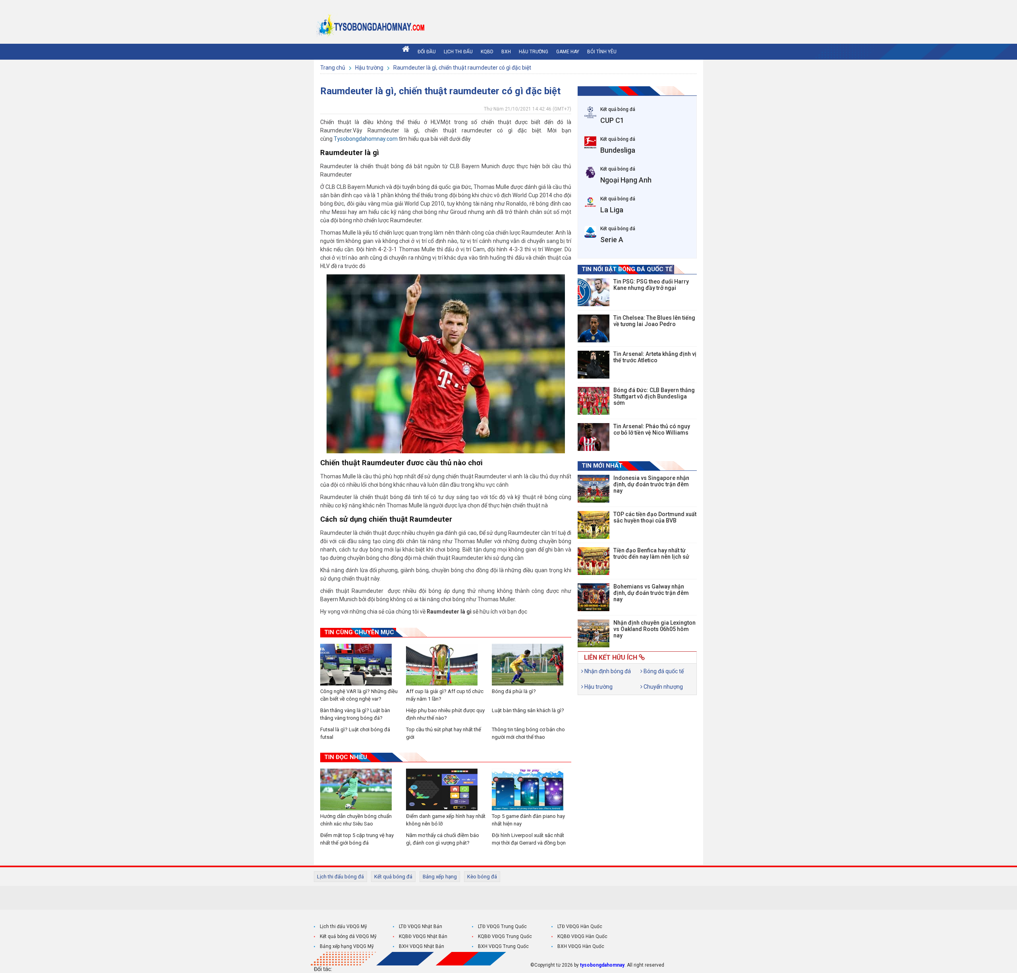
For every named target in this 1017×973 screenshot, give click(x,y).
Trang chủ (333, 67)
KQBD (487, 51)
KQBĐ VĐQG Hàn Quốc (582, 936)
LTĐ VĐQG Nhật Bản (420, 926)
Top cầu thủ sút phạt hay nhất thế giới (443, 733)
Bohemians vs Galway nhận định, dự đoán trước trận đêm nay (651, 592)
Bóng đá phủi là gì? (514, 691)
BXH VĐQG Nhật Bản (421, 946)
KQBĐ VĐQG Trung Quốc (505, 936)
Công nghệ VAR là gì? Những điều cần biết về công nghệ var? (359, 695)
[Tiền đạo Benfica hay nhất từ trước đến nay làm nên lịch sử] (593, 561)
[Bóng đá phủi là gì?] (531, 665)
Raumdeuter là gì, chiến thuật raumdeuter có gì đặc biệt (462, 67)
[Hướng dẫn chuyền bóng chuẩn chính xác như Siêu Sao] (360, 789)
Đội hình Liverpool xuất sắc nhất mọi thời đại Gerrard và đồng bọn (529, 839)
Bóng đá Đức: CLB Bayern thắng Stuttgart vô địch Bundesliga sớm (654, 396)
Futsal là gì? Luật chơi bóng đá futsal (355, 733)
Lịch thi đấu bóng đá (340, 877)
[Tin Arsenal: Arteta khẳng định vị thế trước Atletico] (593, 365)
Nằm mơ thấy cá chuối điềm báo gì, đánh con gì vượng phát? (442, 839)
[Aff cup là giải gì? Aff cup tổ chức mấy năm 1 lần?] (445, 665)
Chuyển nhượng (662, 687)
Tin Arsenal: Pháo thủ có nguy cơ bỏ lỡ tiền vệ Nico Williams (651, 429)
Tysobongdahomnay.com (366, 139)
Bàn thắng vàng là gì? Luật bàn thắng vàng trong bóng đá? (355, 714)
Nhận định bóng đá (607, 671)
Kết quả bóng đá (393, 877)
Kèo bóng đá (482, 877)
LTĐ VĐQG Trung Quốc (502, 926)
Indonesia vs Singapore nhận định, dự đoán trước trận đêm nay (651, 484)
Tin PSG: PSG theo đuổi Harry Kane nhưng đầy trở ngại (651, 284)
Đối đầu (427, 51)
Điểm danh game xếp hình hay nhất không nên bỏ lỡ (445, 820)
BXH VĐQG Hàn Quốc (580, 946)
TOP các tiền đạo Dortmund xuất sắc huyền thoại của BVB (654, 517)
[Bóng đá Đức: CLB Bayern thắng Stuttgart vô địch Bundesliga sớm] (593, 401)
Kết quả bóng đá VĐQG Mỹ (348, 936)
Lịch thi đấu (458, 51)
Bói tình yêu (602, 51)
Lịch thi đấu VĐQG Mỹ (343, 926)
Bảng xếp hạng (440, 877)
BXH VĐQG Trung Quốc (503, 946)
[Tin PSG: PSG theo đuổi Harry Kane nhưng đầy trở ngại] (593, 292)
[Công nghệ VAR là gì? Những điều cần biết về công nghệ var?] (360, 665)
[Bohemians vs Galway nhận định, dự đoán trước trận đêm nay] (593, 597)
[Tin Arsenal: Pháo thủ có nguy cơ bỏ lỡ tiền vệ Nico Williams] (593, 437)
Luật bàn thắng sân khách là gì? (528, 710)
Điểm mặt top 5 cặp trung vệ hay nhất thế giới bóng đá (357, 839)
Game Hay (567, 51)
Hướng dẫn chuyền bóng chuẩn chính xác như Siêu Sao (356, 820)
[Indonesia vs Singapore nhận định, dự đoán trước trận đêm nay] (593, 489)
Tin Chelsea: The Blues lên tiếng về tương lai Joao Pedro (654, 321)
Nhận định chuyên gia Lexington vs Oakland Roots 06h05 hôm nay (654, 629)
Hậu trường (533, 51)
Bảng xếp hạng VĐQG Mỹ (347, 946)
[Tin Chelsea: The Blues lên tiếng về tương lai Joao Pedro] (593, 328)
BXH (506, 51)
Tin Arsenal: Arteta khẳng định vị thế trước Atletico (654, 357)
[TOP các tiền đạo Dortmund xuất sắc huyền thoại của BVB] (593, 525)
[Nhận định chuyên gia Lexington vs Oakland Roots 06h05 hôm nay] (593, 633)
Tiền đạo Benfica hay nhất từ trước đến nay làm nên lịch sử (651, 553)
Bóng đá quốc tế (663, 671)
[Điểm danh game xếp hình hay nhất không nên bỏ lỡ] (445, 789)
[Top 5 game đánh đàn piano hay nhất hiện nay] (531, 789)
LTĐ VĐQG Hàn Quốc (579, 926)
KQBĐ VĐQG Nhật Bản (423, 936)
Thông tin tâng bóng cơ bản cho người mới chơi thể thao (528, 733)
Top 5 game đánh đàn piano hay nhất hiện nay (528, 820)
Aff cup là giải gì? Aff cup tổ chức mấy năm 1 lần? (444, 695)
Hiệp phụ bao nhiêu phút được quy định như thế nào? (445, 714)
